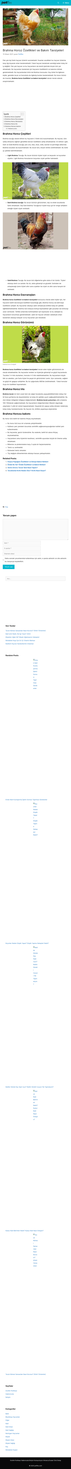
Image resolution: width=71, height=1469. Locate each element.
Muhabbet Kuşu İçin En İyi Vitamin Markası (20, 640)
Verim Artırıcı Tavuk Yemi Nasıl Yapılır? (22, 468)
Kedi (7, 1423)
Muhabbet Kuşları (12, 1450)
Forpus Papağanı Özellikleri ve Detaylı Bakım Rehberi (27, 462)
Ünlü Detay (57, 1460)
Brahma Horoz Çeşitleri (13, 117)
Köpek (8, 1437)
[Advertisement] (35, 98)
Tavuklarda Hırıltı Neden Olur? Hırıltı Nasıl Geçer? (26, 471)
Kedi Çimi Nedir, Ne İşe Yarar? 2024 (18, 634)
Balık (7, 1414)
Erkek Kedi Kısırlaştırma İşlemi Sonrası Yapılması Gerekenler (26, 800)
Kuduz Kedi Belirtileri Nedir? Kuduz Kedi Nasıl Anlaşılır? (25, 1231)
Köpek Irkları (10, 1440)
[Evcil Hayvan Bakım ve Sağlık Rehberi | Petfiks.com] (7, 3)
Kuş (6, 507)
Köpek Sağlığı (10, 1443)
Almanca (46, 1460)
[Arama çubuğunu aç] (58, 3)
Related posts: (12, 128)
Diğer (7, 1420)
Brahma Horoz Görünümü (13, 121)
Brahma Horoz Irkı (11, 124)
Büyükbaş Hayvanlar (13, 1417)
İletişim (8, 1397)
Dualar (51, 1460)
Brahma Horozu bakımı (13, 126)
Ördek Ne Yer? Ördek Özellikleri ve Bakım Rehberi (26, 465)
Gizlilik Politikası (11, 1391)
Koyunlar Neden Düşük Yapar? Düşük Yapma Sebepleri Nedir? (27, 943)
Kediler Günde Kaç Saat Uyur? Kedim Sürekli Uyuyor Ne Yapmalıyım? (30, 1087)
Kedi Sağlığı (10, 1430)
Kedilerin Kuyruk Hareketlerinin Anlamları (20, 644)
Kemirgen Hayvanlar (13, 1433)
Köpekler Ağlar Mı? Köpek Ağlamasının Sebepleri (22, 637)
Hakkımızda (10, 1394)
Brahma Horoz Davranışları (14, 119)
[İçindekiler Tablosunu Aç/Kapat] (21, 114)
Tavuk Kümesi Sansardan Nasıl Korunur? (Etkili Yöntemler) (26, 631)
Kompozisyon (38, 1460)
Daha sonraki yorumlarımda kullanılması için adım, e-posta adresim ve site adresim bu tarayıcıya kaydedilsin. (35, 559)
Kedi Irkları (9, 1427)
